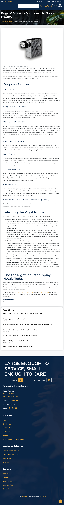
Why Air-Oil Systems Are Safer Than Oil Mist (17, 341)
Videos (5, 435)
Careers (6, 477)
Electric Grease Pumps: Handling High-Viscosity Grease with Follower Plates (27, 324)
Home (2, 21)
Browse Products (39, 380)
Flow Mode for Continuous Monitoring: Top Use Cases (20, 330)
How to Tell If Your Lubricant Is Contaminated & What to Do (22, 313)
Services (6, 462)
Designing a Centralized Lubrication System (17, 319)
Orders (48, 1)
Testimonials (8, 432)
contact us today (43, 292)
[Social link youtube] (16, 408)
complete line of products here (24, 292)
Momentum (42, 496)
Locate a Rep (8, 485)
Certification (7, 428)
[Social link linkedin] (9, 408)
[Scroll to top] (60, 501)
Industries (7, 458)
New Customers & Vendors (13, 439)
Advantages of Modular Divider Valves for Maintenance (21, 335)
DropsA (24, 496)
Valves (10, 21)
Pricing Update (47, 6)
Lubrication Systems (11, 454)
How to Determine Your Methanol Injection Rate (18, 346)
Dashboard (40, 1)
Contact (14, 380)
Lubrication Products (11, 451)
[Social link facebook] (13, 408)
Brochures (7, 424)
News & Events (8, 481)
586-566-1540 (8, 1)
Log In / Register (57, 1)
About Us (6, 474)
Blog (6, 21)
